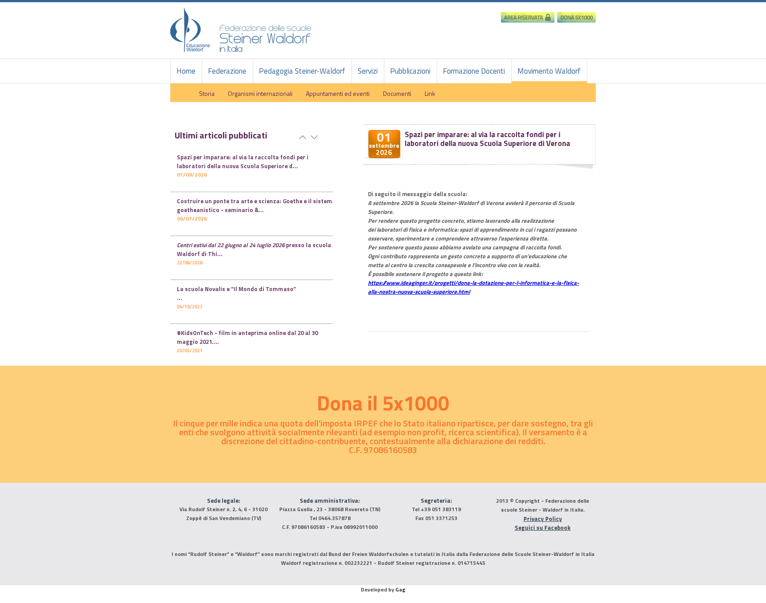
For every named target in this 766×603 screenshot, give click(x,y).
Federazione (227, 71)
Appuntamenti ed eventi (338, 93)
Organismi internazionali (260, 93)
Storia (207, 93)
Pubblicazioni (410, 71)
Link (430, 93)
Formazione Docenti (474, 71)
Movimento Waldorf (549, 71)
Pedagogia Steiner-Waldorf (302, 71)
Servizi (368, 71)
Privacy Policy (543, 518)
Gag (400, 589)
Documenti (397, 93)
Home (185, 71)
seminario (256, 205)
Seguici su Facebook (543, 527)
